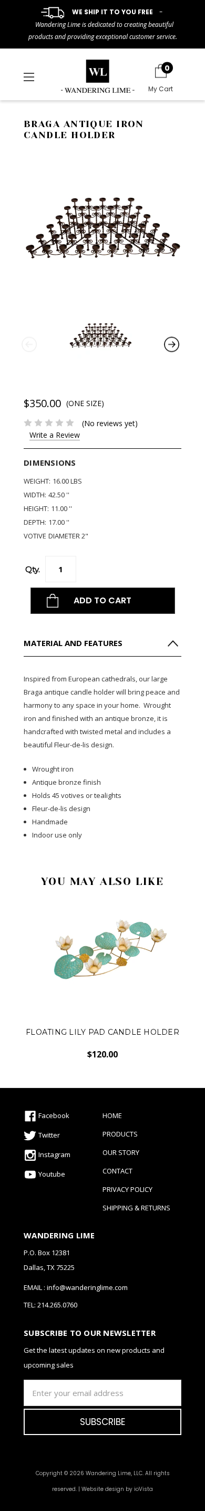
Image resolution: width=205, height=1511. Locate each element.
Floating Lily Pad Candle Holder (102, 1032)
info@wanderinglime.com (87, 1287)
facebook (53, 1114)
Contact (117, 1171)
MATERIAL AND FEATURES (73, 643)
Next (171, 343)
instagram (53, 1153)
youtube (51, 1172)
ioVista (143, 1489)
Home (112, 1115)
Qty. (32, 569)
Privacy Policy (127, 1189)
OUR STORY (120, 1152)
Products (120, 1134)
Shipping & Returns (136, 1207)
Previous (28, 343)
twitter (48, 1133)
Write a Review (54, 435)
